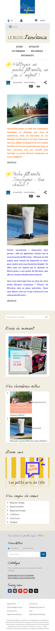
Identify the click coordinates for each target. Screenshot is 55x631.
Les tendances (18, 51)
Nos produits (27, 55)
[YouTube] (25, 591)
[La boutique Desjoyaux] (27, 36)
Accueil (19, 47)
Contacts (33, 604)
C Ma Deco (14, 514)
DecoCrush (15, 518)
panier (42, 20)
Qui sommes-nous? (14, 607)
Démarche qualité (36, 607)
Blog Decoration (17, 506)
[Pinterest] (20, 591)
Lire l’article (11, 162)
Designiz (13, 522)
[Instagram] (36, 591)
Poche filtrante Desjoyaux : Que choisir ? (28, 179)
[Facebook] (10, 591)
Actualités (34, 47)
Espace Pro (11, 604)
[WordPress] (15, 591)
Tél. (11, 20)
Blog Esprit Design (18, 510)
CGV (31, 611)
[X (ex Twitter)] (31, 591)
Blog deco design (17, 502)
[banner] (27, 7)
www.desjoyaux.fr (37, 614)
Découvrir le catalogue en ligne (21, 578)
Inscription (14, 548)
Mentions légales (14, 614)
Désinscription (28, 548)
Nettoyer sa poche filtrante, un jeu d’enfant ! (30, 69)
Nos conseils (37, 51)
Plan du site (12, 611)
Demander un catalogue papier (21, 575)
